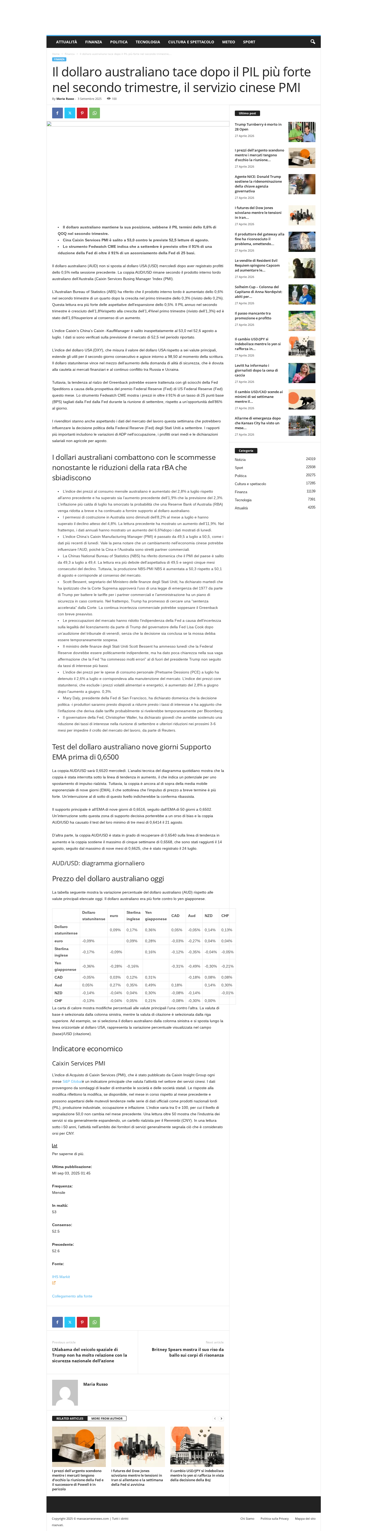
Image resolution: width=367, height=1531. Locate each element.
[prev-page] (215, 1418)
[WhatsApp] (94, 113)
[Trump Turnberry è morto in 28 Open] (302, 132)
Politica (119, 41)
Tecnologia (148, 41)
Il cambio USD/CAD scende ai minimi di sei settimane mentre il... (259, 396)
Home (56, 54)
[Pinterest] (82, 113)
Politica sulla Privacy (275, 1518)
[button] (313, 42)
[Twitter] (69, 113)
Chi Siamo (247, 1518)
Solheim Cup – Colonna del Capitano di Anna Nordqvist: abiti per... (258, 291)
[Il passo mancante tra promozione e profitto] (302, 321)
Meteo (228, 41)
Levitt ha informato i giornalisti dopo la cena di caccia (256, 370)
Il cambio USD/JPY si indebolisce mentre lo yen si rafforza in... (258, 344)
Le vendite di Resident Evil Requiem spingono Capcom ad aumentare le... (257, 265)
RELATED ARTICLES (69, 1418)
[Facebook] (57, 113)
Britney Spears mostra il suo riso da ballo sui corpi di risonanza (188, 1352)
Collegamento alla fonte (72, 1296)
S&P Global (72, 1081)
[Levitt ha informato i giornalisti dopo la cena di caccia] (302, 373)
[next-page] (221, 1418)
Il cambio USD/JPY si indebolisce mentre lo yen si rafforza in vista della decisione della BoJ (197, 1475)
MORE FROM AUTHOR (107, 1418)
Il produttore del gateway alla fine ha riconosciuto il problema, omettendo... (260, 239)
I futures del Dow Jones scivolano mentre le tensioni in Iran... (258, 212)
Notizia (240, 460)
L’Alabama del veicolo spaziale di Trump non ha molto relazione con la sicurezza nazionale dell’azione (89, 1355)
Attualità (66, 41)
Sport (249, 41)
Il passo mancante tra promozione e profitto (253, 315)
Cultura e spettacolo (191, 41)
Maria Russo (65, 99)
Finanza (93, 41)
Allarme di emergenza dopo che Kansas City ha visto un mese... (258, 423)
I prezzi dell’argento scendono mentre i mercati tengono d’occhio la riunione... (259, 155)
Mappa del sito (305, 1518)
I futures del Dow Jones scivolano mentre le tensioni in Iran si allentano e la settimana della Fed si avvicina (137, 1477)
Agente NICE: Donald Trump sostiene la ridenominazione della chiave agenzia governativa (258, 183)
